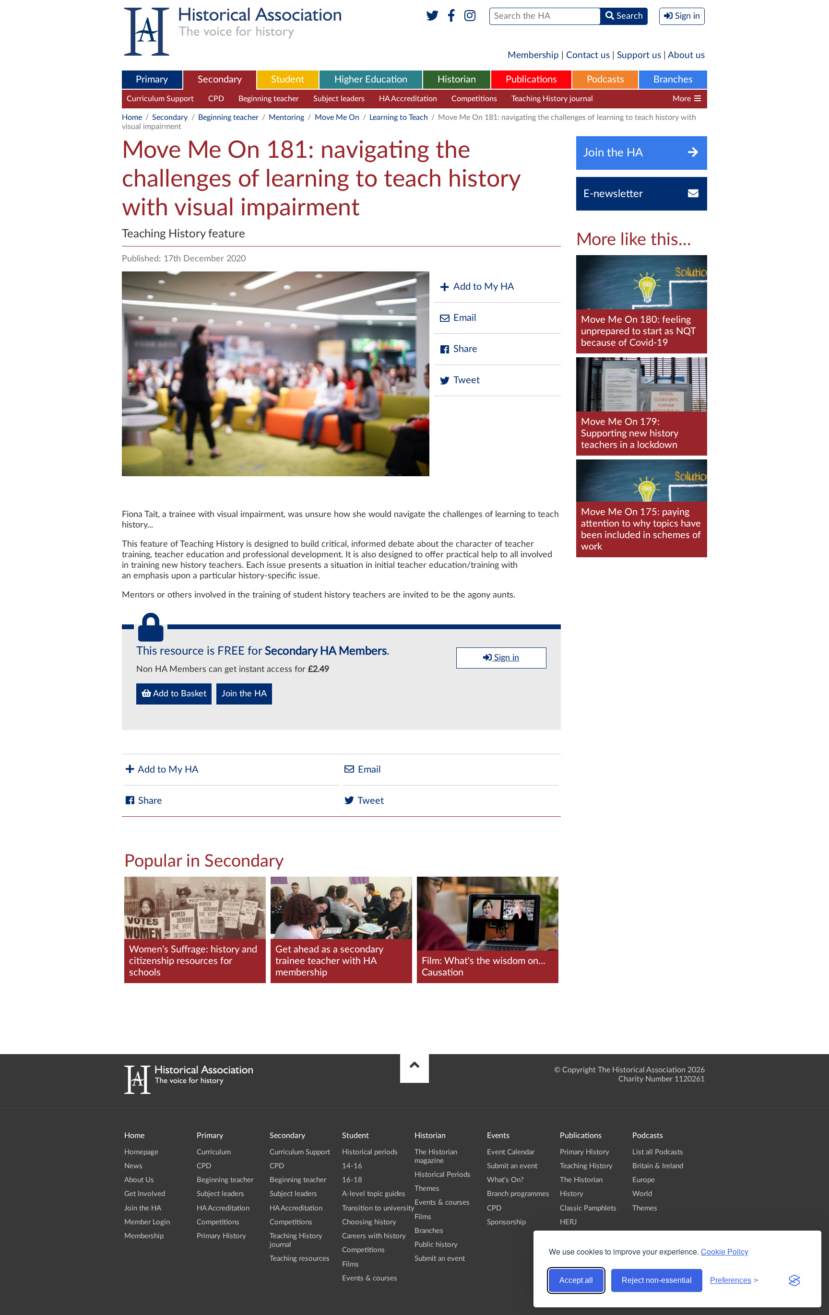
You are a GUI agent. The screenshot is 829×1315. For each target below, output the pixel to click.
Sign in (505, 658)
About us (686, 55)
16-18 (352, 1180)
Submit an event (439, 1258)
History (571, 1194)
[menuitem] (152, 80)
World (642, 1194)
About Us (139, 1180)
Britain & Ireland (657, 1166)
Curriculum (214, 1152)
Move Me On (337, 117)
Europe (643, 1180)
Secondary (220, 79)
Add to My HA (483, 287)
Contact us (588, 55)
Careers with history (374, 1236)
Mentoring (286, 117)
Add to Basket (178, 694)
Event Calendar (510, 1152)
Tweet (466, 380)
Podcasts (605, 79)
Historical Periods (442, 1174)
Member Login (147, 1222)
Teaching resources (639, 99)
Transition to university (378, 1208)
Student (287, 79)
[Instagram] (470, 16)
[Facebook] (451, 16)
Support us (639, 55)
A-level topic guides (373, 1194)
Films (350, 1264)
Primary (152, 79)
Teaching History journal (552, 99)
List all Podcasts (657, 1152)
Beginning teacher (268, 99)
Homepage (141, 1152)
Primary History (221, 1236)
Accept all (576, 1280)
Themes (426, 1188)
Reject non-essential (657, 1280)
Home (132, 117)
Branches (673, 79)
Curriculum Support (160, 99)
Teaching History (586, 1166)
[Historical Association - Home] (188, 1091)
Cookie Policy (724, 1251)
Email (464, 318)
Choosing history (369, 1222)
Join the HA (244, 694)
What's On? (505, 1180)
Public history (436, 1244)
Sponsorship (506, 1222)
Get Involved (144, 1194)
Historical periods (370, 1152)
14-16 (352, 1166)
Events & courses (369, 1278)
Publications (531, 79)
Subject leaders (339, 99)
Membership (533, 55)
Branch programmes (518, 1194)
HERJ (568, 1222)
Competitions (474, 99)
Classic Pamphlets (588, 1208)
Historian (457, 79)
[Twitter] (432, 16)
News (133, 1166)
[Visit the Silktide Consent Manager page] (794, 1280)
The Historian (581, 1180)
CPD (216, 99)
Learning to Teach (398, 117)
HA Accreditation (408, 99)
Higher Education (370, 79)
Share (465, 349)
